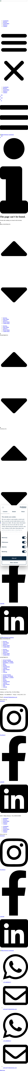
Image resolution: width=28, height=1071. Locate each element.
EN (2, 95)
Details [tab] (14, 511)
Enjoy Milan (6, 319)
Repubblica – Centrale (8, 662)
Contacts (5, 26)
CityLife (5, 672)
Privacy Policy (6, 322)
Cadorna (5, 668)
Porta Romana (6, 666)
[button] (14, 56)
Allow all (14, 558)
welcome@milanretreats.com (10, 697)
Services (5, 22)
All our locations (7, 660)
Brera (4, 664)
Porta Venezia (6, 669)
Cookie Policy (6, 323)
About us (5, 24)
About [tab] (23, 511)
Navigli (4, 665)
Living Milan (6, 23)
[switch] (24, 542)
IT (1, 100)
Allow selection (14, 562)
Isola (4, 670)
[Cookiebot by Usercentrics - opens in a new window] (20, 507)
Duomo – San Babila (8, 661)
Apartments (5, 20)
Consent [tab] (5, 511)
